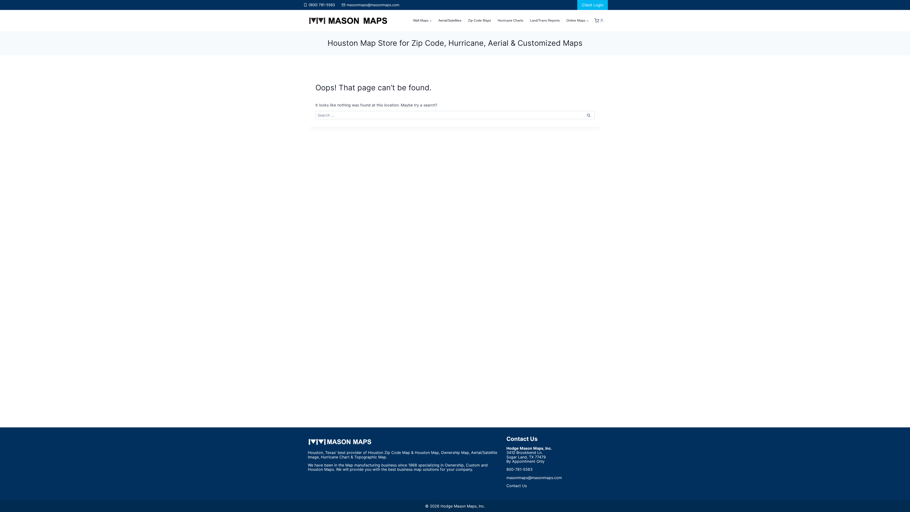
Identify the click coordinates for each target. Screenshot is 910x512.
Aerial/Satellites (449, 20)
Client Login (592, 5)
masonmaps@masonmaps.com (534, 477)
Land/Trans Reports (545, 20)
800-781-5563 (519, 469)
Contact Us (521, 438)
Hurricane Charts (510, 20)
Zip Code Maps (479, 20)
